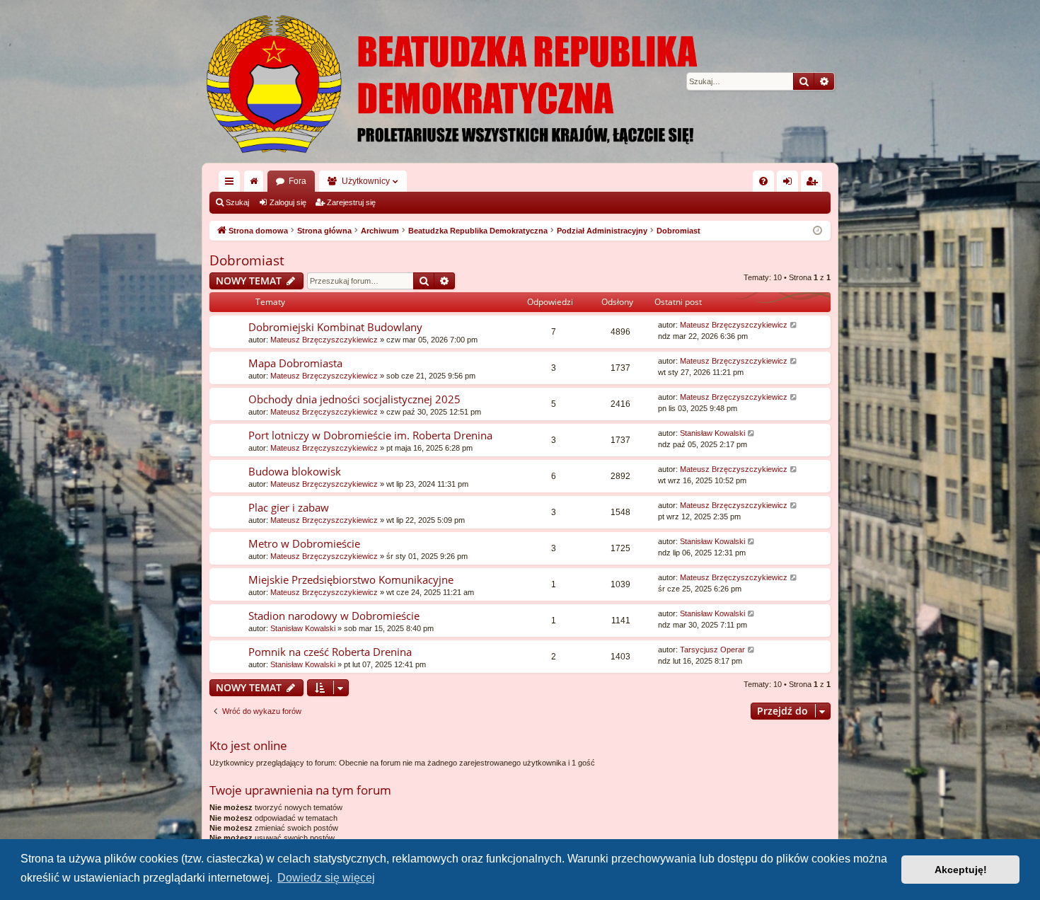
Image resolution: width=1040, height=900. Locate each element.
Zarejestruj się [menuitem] (814, 184)
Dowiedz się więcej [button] (326, 878)
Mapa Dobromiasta (295, 363)
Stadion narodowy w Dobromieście (334, 615)
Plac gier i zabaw (288, 507)
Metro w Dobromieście (304, 543)
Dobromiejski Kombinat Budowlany (335, 327)
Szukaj (237, 202)
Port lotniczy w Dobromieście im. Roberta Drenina (370, 435)
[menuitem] (763, 181)
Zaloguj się (288, 202)
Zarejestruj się (351, 202)
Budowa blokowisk (294, 471)
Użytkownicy (366, 181)
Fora (297, 181)
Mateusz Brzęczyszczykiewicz (324, 339)
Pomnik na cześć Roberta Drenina (330, 652)
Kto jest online (248, 745)
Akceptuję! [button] (961, 869)
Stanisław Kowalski (712, 433)
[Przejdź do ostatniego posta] (794, 325)
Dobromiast (246, 260)
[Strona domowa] (520, 81)
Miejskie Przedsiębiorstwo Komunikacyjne (350, 579)
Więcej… (232, 184)
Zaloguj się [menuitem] (790, 184)
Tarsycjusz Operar (712, 649)
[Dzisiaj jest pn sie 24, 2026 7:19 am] (817, 231)
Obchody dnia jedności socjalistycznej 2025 (354, 399)
